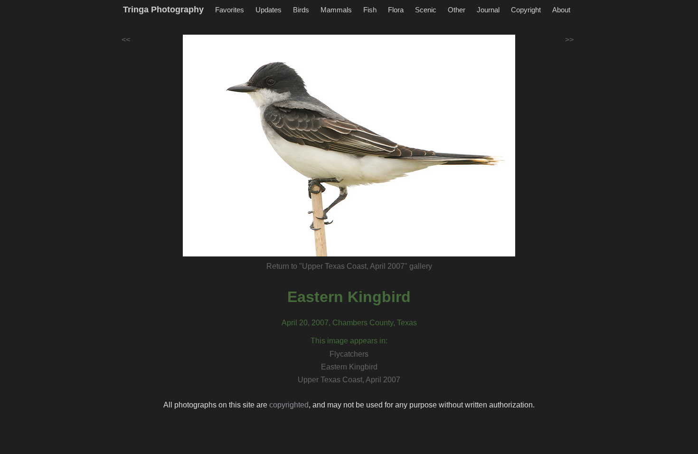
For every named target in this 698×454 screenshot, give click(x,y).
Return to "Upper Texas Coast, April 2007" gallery (349, 266)
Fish (370, 10)
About (561, 10)
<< (126, 40)
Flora (396, 10)
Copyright (526, 10)
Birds (301, 10)
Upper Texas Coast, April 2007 (349, 380)
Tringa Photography (163, 9)
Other (456, 10)
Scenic (425, 10)
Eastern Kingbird (349, 296)
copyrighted (289, 405)
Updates (268, 10)
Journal (488, 10)
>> (569, 40)
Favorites (229, 10)
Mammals (336, 10)
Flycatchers (349, 354)
